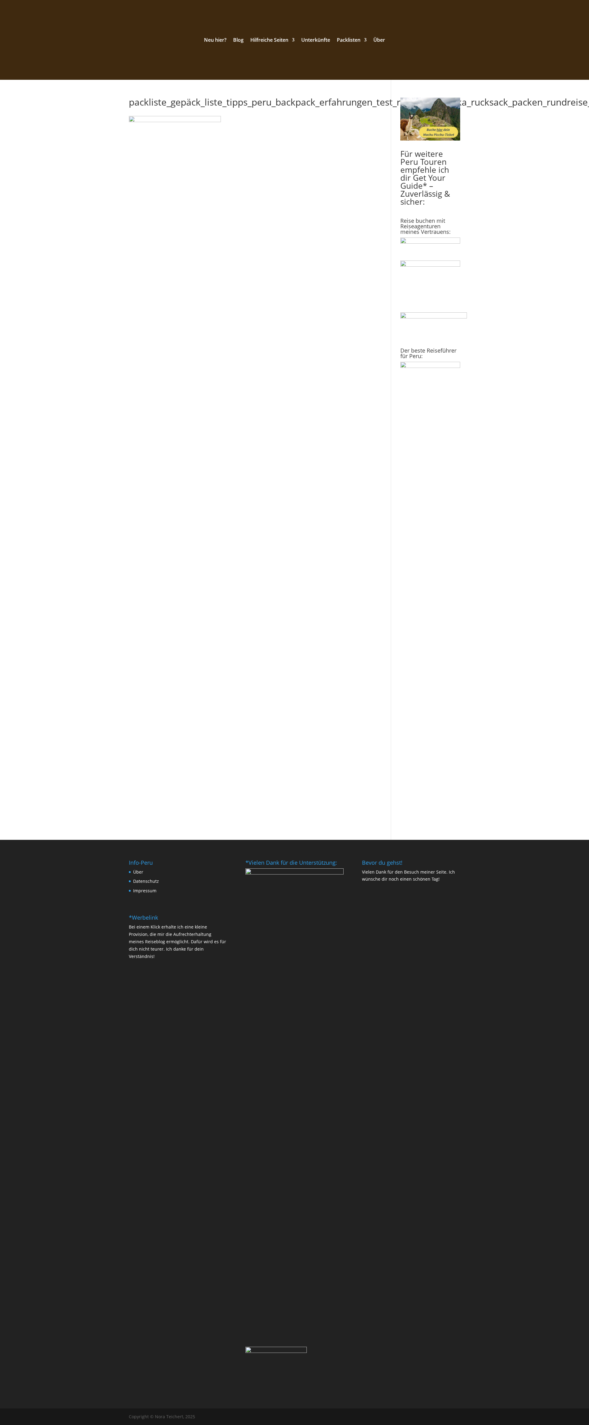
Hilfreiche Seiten (269, 40)
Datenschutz (146, 881)
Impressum (144, 891)
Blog (238, 40)
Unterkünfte (315, 40)
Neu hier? (215, 40)
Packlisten (348, 40)
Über (379, 40)
